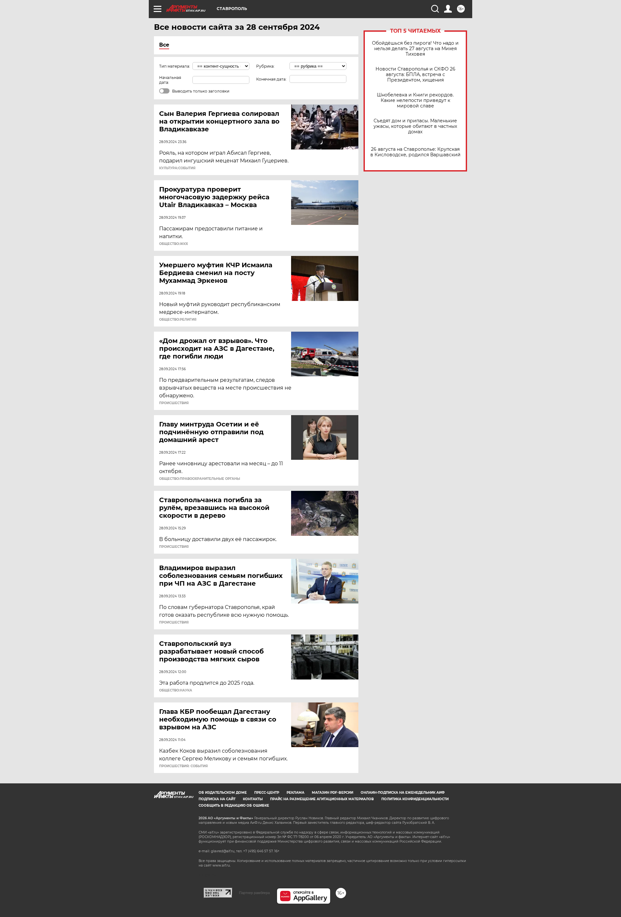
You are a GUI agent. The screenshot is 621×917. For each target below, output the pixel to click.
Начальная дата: (170, 80)
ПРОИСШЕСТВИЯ (174, 403)
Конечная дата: (271, 79)
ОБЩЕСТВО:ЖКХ (173, 244)
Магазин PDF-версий (332, 792)
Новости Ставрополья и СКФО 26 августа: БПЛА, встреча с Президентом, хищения (415, 74)
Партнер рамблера (254, 893)
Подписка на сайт (217, 799)
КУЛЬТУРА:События (177, 168)
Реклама (295, 792)
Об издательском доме (223, 792)
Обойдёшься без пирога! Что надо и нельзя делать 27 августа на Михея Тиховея (415, 48)
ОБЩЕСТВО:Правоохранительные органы (199, 479)
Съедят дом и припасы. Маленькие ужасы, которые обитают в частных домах (415, 126)
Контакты (253, 799)
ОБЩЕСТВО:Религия (177, 319)
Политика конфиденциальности (415, 799)
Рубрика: (265, 66)
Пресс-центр (266, 792)
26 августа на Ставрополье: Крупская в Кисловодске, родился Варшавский (415, 152)
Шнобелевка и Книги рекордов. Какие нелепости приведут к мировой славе (415, 100)
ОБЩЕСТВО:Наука (175, 690)
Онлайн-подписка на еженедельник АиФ (403, 792)
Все (164, 45)
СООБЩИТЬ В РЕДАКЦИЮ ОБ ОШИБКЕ (234, 805)
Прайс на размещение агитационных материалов (322, 799)
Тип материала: (174, 66)
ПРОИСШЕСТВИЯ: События (183, 766)
